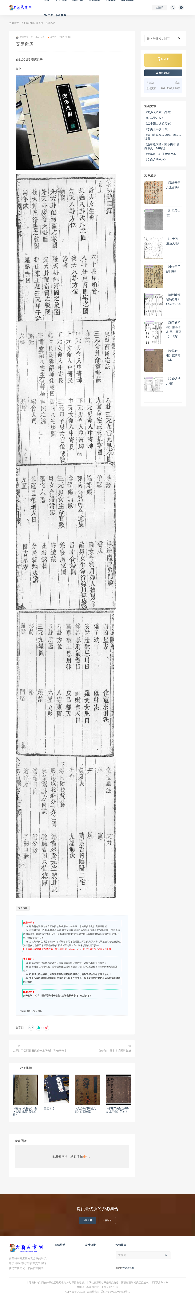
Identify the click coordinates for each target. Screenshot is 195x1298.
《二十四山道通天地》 (158, 123)
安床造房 (37, 1011)
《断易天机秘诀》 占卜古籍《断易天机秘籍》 (25, 1111)
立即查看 (87, 1220)
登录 (86, 1156)
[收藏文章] (31, 1028)
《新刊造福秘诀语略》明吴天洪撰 (162, 137)
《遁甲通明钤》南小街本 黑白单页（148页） (161, 146)
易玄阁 (39, 23)
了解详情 (107, 1220)
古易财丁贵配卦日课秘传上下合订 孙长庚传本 (40, 1050)
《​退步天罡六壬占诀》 (158, 112)
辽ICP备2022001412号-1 (115, 1292)
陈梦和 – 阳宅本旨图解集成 (115, 1050)
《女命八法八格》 (155, 159)
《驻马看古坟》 (154, 118)
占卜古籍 (23, 908)
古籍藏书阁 (27, 23)
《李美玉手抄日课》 (157, 129)
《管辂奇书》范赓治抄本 (160, 154)
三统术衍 (49, 1108)
